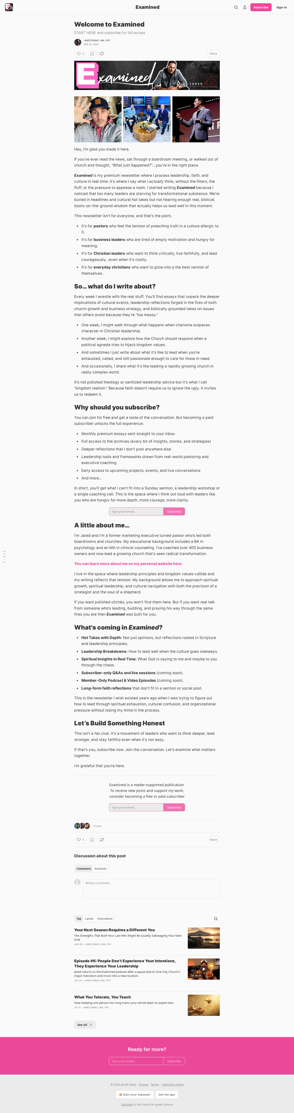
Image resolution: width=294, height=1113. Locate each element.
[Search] (236, 7)
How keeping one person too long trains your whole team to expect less (123, 1003)
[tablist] (91, 869)
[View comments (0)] (92, 54)
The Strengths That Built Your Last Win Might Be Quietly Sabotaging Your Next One (128, 937)
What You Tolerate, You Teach (102, 997)
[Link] (68, 286)
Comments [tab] (84, 868)
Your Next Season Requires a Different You (114, 930)
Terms (155, 1084)
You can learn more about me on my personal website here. (128, 563)
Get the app (167, 1094)
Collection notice (172, 1084)
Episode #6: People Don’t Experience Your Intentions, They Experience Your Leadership (125, 963)
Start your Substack (136, 1094)
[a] (204, 969)
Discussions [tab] (104, 918)
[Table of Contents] (4, 556)
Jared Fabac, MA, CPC (97, 40)
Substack (127, 1104)
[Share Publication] (245, 7)
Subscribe (261, 7)
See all (82, 1025)
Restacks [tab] (100, 868)
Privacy (143, 1084)
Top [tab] (79, 918)
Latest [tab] (89, 918)
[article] (147, 939)
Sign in (281, 7)
